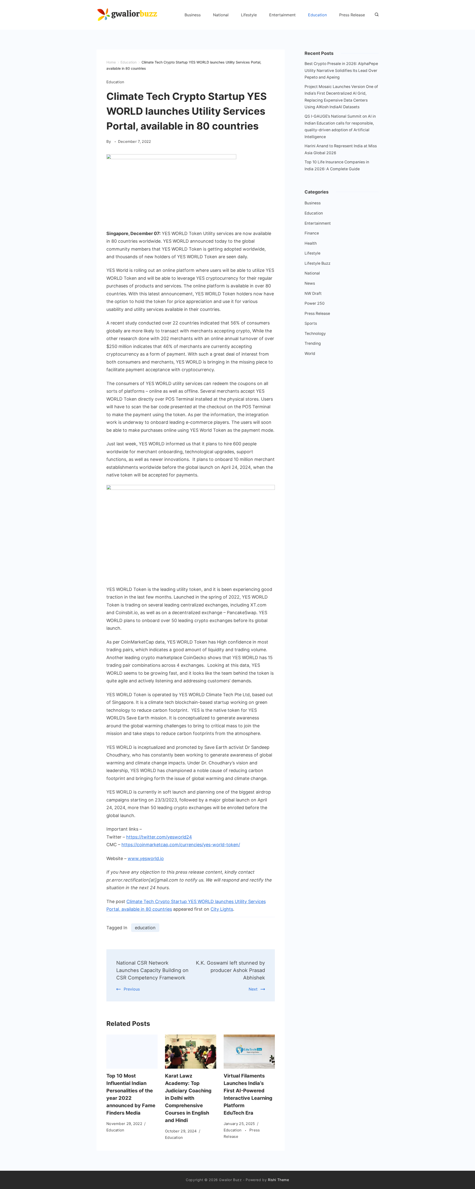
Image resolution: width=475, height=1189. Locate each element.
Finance (312, 233)
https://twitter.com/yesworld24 (159, 837)
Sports (311, 323)
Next (253, 989)
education (145, 927)
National (221, 14)
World (310, 353)
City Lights (222, 909)
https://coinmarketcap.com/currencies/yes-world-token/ (180, 844)
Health (311, 243)
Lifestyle (249, 14)
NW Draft (313, 293)
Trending (313, 343)
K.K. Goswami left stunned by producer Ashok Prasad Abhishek (230, 970)
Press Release (352, 14)
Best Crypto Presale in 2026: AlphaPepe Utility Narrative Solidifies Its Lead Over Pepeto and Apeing (341, 70)
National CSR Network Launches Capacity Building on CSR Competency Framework (152, 970)
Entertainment (282, 14)
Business (193, 14)
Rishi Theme (278, 1180)
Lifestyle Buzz (318, 263)
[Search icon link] (375, 15)
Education (317, 14)
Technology (315, 333)
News (310, 283)
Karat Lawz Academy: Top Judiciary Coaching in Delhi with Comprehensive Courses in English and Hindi (188, 1098)
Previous (132, 989)
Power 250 (315, 303)
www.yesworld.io (146, 858)
